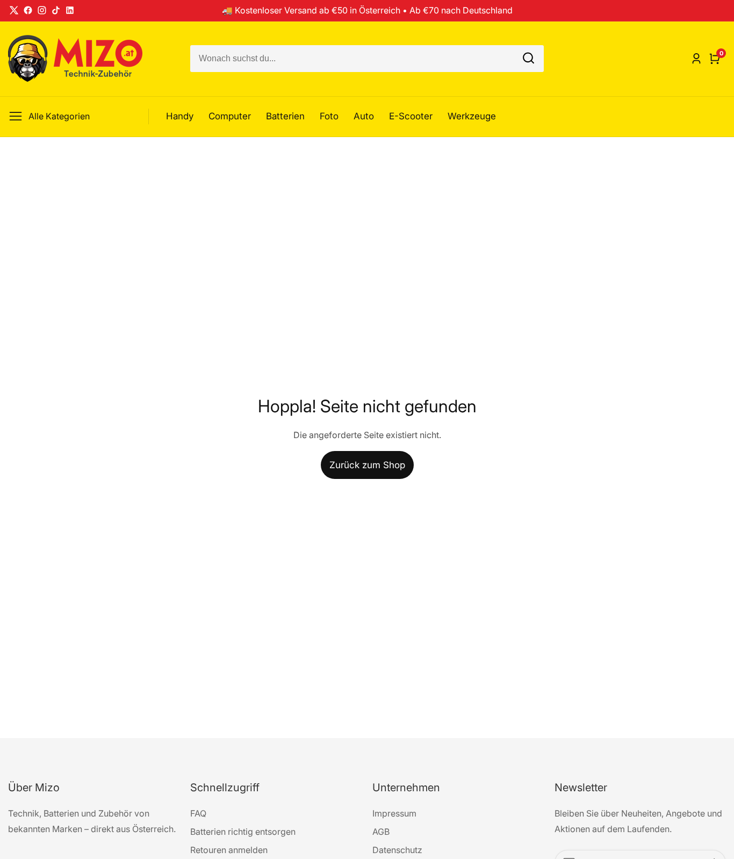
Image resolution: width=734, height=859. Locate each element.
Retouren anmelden (229, 849)
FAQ (198, 813)
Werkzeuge (472, 116)
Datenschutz (397, 849)
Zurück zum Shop (367, 465)
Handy (179, 116)
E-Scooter (411, 116)
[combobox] (367, 58)
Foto (329, 116)
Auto (364, 116)
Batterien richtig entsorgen (243, 831)
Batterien (285, 116)
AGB (381, 831)
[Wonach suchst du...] (528, 59)
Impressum (394, 813)
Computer (229, 116)
